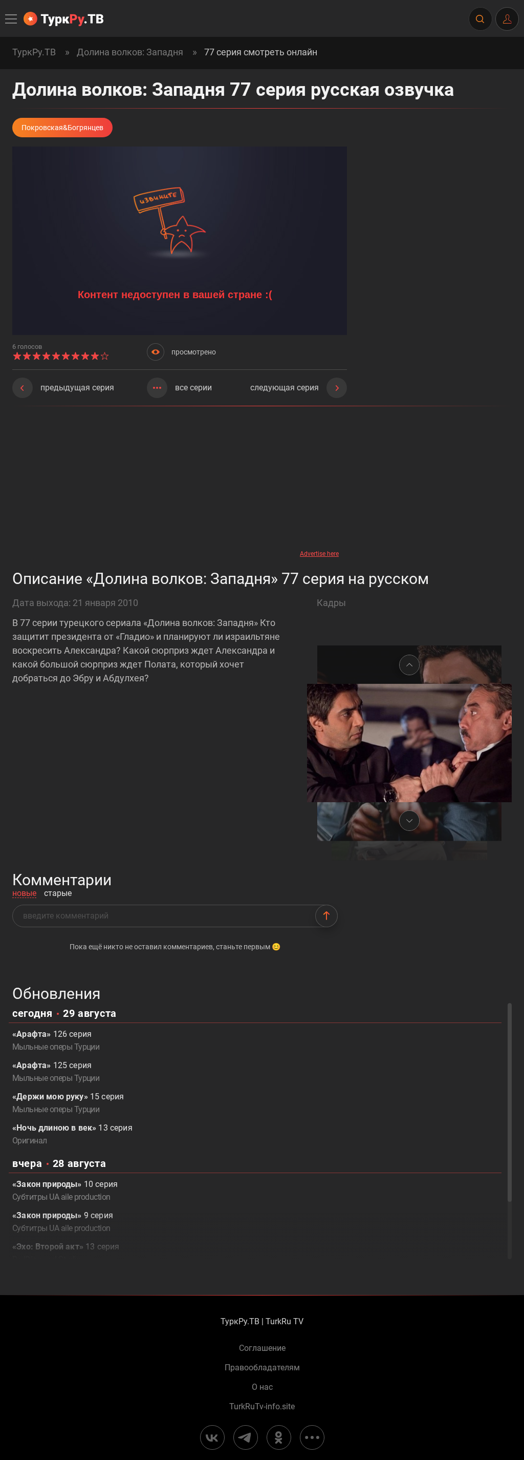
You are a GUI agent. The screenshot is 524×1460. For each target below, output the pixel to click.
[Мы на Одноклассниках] (279, 1437)
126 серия (55, 1040)
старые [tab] (58, 893)
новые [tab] (24, 893)
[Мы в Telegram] (245, 1437)
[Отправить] (326, 916)
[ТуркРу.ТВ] (63, 19)
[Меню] (12, 19)
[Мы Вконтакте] (212, 1437)
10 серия (65, 1190)
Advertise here (319, 554)
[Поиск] (480, 19)
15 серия (68, 1103)
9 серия (62, 1222)
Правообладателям (262, 1367)
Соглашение (262, 1348)
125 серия (55, 1071)
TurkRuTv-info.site (262, 1406)
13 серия (72, 1134)
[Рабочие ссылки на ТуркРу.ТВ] (312, 1437)
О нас (262, 1387)
